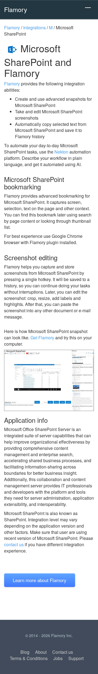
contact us (14, 544)
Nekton (61, 152)
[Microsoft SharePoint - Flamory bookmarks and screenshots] (49, 380)
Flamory (15, 9)
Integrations (34, 27)
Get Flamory (42, 337)
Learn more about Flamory (39, 580)
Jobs (58, 658)
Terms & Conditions (29, 658)
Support (76, 658)
